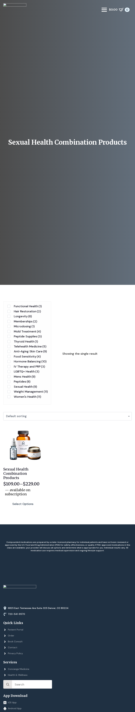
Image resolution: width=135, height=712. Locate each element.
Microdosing (24, 326)
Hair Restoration (27, 311)
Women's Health (27, 397)
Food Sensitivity (27, 356)
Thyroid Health (26, 341)
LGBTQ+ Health (26, 371)
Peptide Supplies (28, 336)
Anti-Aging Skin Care (30, 351)
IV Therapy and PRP (29, 367)
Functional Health (28, 306)
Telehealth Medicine (30, 346)
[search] (7, 684)
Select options (22, 504)
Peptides (22, 382)
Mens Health (24, 377)
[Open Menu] (104, 9)
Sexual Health (25, 387)
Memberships (25, 321)
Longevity (23, 316)
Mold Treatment (27, 331)
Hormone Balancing (30, 361)
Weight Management (31, 392)
